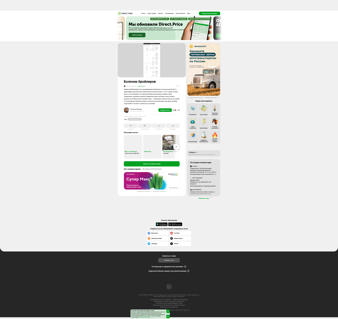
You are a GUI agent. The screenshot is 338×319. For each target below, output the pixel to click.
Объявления (169, 13)
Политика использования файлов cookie (169, 303)
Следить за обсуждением (152, 169)
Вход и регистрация (209, 13)
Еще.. (189, 13)
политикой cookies (144, 317)
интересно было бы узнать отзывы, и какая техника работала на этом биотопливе (202, 193)
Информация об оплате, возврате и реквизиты (169, 301)
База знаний (152, 13)
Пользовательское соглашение (160, 299)
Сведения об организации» (169, 307)
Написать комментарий (151, 164)
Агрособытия (180, 13)
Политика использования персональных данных (169, 305)
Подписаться (141, 86)
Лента (143, 13)
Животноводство (134, 119)
